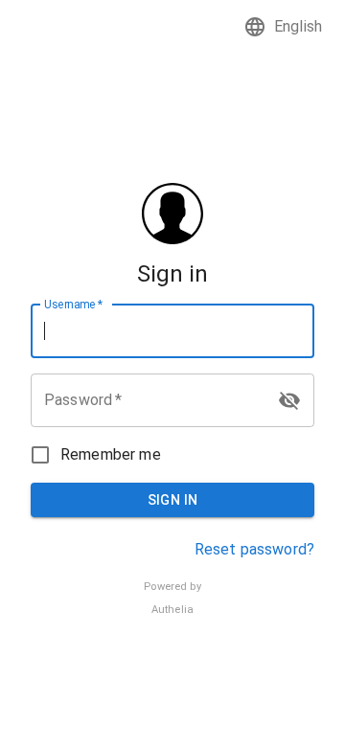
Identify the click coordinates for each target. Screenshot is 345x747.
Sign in (173, 500)
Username (73, 303)
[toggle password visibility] (289, 400)
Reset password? (254, 549)
